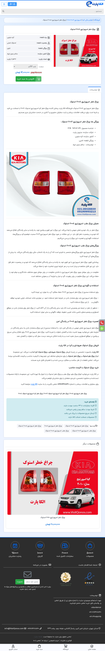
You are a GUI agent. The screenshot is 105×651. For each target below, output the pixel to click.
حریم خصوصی (54, 640)
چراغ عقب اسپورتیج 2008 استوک (57, 431)
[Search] (3, 11)
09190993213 (96, 607)
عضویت (20, 582)
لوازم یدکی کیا (88, 20)
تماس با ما (37, 640)
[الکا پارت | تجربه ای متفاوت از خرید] (95, 4)
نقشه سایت (38, 637)
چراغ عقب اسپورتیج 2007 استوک (84, 431)
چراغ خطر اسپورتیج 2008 (53, 426)
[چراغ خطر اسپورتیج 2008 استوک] (76, 51)
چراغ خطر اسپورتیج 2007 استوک (76, 426)
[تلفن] (102, 323)
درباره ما (45, 640)
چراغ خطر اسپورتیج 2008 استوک (29, 426)
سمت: (41, 66)
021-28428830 (95, 612)
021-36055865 (95, 616)
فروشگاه (97, 20)
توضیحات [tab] (93, 90)
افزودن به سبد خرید (25, 79)
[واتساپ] (102, 328)
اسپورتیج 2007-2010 (74, 20)
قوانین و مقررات (66, 640)
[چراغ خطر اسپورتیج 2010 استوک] (52, 483)
